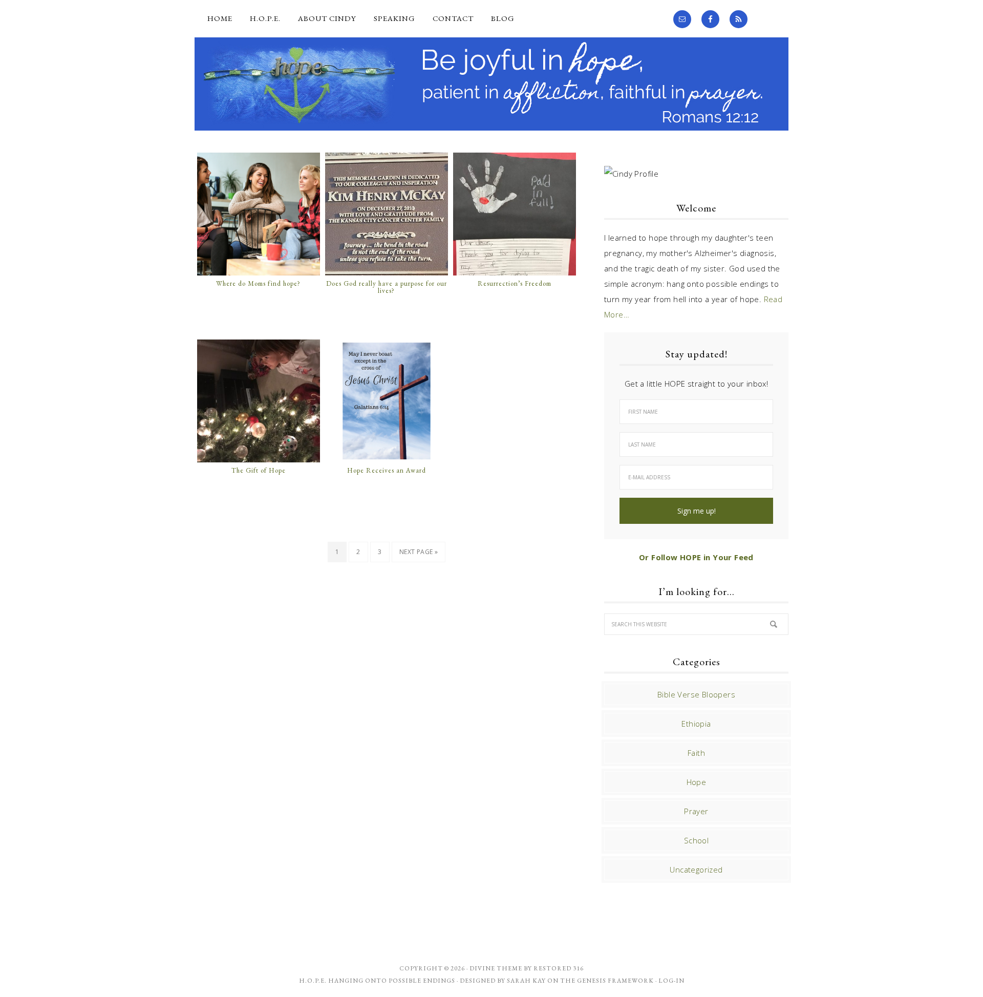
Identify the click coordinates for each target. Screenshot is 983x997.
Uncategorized (696, 869)
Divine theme (495, 968)
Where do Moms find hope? (258, 283)
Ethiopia (696, 723)
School (696, 840)
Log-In (671, 981)
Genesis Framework (615, 981)
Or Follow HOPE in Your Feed (696, 557)
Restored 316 (558, 968)
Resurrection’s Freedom (514, 283)
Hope (697, 782)
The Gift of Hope (258, 470)
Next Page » (418, 551)
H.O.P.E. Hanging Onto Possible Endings (377, 981)
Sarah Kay (526, 981)
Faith (696, 753)
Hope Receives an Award (386, 470)
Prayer (696, 811)
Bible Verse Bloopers (696, 694)
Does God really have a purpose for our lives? (386, 287)
